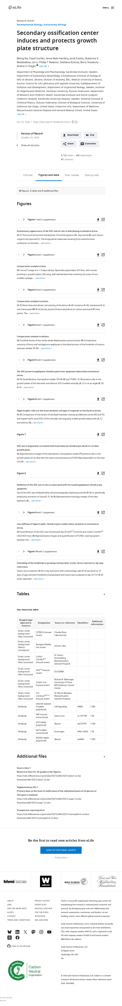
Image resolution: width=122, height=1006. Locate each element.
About (10, 901)
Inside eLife (40, 904)
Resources (40, 916)
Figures (48, 175)
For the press (42, 912)
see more (45, 243)
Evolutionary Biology (55, 25)
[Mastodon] (33, 933)
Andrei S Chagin (26, 66)
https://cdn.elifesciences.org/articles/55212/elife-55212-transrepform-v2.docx (53, 814)
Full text (28, 175)
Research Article (25, 21)
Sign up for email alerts (61, 850)
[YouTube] (49, 933)
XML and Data (41, 920)
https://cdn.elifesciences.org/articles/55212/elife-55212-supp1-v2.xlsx (49, 798)
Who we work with (17, 908)
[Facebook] (17, 939)
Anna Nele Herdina (57, 58)
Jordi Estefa (76, 58)
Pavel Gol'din (37, 58)
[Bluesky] (9, 933)
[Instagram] (41, 933)
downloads (84, 155)
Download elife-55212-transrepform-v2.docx (37, 818)
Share (70, 144)
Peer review (72, 175)
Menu (106, 8)
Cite (92, 135)
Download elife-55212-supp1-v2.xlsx (34, 802)
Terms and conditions (18, 920)
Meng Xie (22, 58)
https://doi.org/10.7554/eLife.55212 (52, 122)
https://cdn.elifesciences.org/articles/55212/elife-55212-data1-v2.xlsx (49, 775)
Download (72, 135)
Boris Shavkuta (89, 62)
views (67, 155)
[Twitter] (25, 933)
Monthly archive (43, 908)
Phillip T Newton (49, 62)
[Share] (4, 997)
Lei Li (35, 62)
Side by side (92, 175)
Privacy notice (61, 857)
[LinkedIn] (17, 933)
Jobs (9, 904)
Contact (11, 916)
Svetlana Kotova (69, 62)
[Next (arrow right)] (4, 1000)
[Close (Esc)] (1, 997)
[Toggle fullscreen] (7, 997)
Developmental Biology (29, 25)
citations (67, 159)
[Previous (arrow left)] (1, 1000)
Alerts (10, 912)
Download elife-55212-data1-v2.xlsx (33, 779)
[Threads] (9, 939)
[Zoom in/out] (11, 997)
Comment (91, 144)
